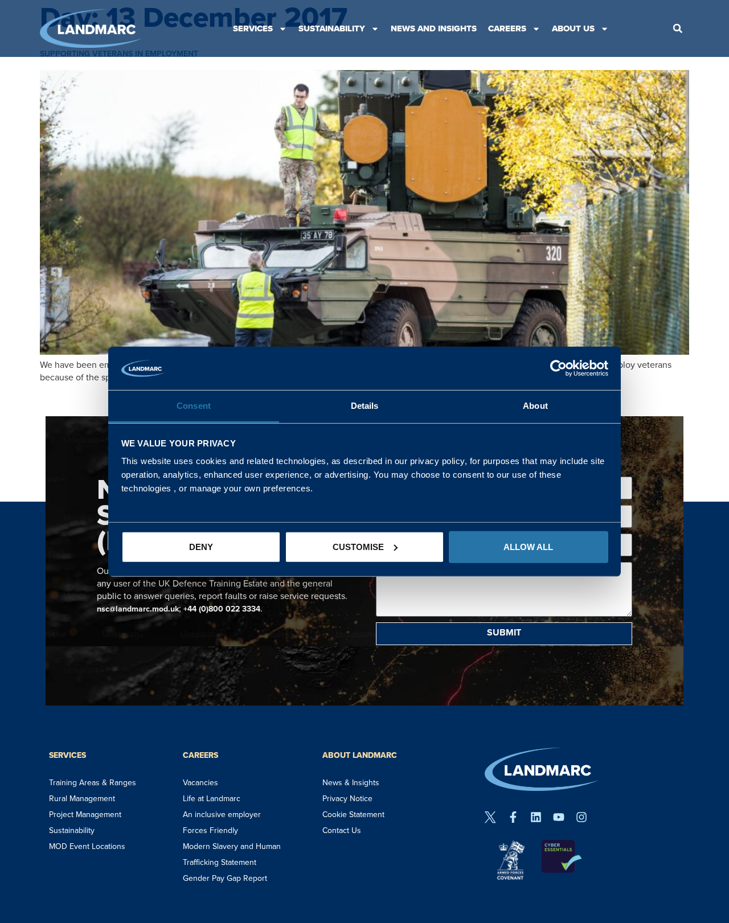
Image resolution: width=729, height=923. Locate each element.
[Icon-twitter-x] (490, 817)
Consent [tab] (194, 406)
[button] (677, 28)
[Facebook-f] (513, 817)
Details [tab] (365, 406)
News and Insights (434, 28)
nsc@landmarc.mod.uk (138, 609)
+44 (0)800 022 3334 (221, 609)
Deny (201, 547)
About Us (573, 28)
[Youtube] (558, 817)
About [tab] (535, 406)
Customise (358, 547)
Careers (507, 28)
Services (253, 28)
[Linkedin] (536, 817)
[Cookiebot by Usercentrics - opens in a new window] (558, 368)
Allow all (528, 547)
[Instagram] (581, 817)
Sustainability (331, 28)
